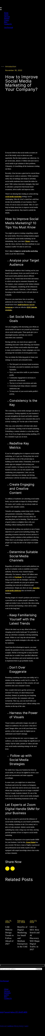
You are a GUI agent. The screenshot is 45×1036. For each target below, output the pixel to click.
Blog (5, 22)
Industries (7, 993)
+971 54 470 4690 (21, 1012)
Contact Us (8, 24)
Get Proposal (8, 27)
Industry (7, 18)
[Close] (1, 9)
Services (7, 16)
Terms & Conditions (6, 1026)
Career (26, 1026)
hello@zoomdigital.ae (7, 1012)
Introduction (10, 66)
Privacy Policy (18, 1026)
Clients (6, 20)
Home (6, 13)
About (6, 14)
